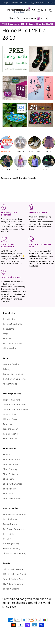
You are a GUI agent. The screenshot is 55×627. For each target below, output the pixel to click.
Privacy (6, 369)
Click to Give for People (14, 404)
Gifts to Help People (13, 569)
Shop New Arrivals (12, 498)
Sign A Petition (10, 438)
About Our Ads (10, 383)
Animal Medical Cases (14, 579)
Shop (5, 2)
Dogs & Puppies (10, 524)
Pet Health (8, 533)
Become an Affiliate (12, 343)
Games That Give (11, 433)
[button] (33, 10)
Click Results (9, 348)
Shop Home (9, 478)
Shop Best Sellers (11, 459)
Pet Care (7, 538)
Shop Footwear (10, 474)
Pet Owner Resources (13, 529)
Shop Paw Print (10, 464)
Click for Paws (10, 419)
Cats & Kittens (10, 519)
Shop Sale (8, 493)
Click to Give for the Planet (16, 409)
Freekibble (8, 424)
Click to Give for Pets (13, 399)
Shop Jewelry (9, 488)
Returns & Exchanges (13, 323)
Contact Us (8, 328)
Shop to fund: (22, 18)
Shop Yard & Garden (13, 483)
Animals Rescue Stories (14, 514)
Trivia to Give (9, 414)
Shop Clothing (10, 469)
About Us (7, 338)
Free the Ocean (10, 428)
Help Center (9, 319)
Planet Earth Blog (11, 548)
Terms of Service (11, 364)
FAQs (5, 333)
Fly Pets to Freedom (13, 583)
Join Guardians (19, 2)
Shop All (7, 454)
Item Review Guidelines (15, 378)
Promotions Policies (13, 373)
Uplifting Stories (11, 543)
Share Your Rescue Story (15, 553)
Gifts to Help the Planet (14, 574)
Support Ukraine (11, 588)
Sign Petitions (37, 2)
